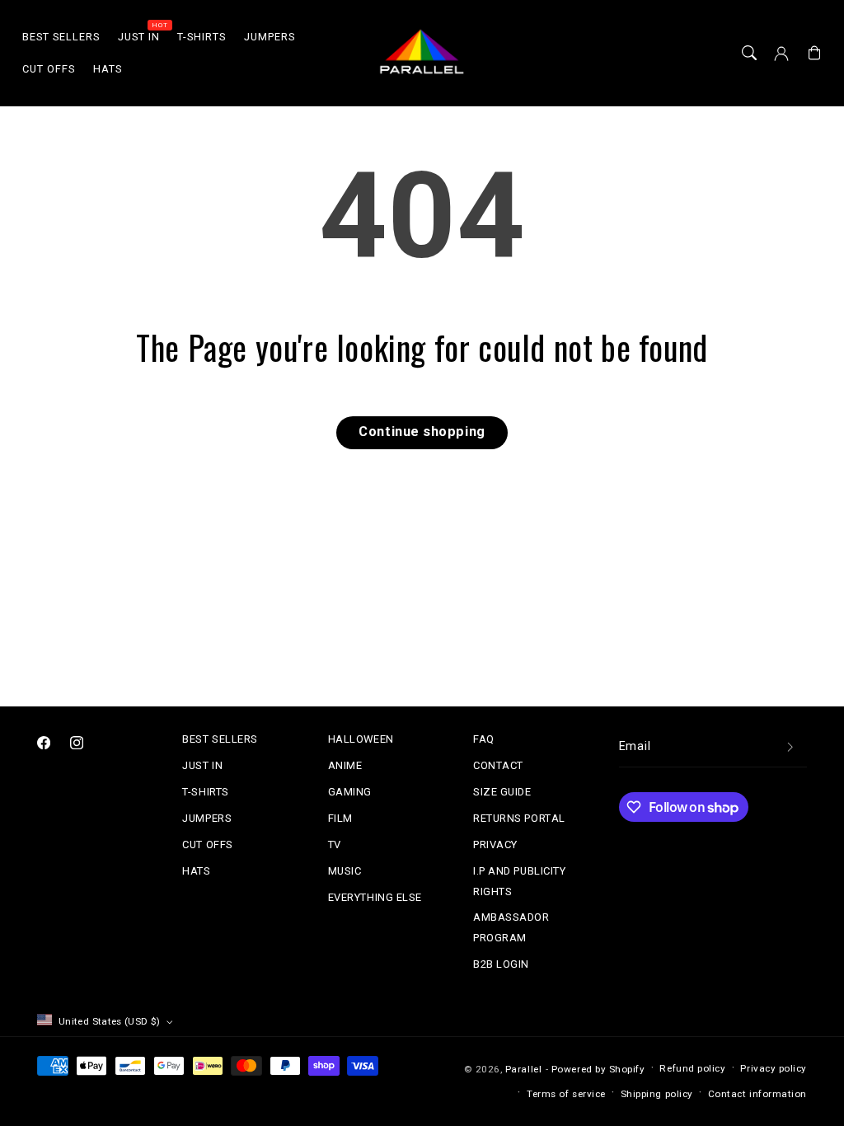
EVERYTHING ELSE (375, 897)
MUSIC (345, 871)
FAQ (484, 739)
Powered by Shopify (598, 1069)
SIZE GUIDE (502, 792)
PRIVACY (495, 844)
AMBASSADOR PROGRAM (511, 927)
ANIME (345, 765)
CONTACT (498, 765)
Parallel (523, 1069)
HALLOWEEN (361, 739)
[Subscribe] (790, 746)
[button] (749, 53)
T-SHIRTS (205, 792)
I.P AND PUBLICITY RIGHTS (519, 881)
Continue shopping (422, 431)
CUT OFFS (207, 844)
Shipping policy (657, 1094)
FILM (340, 818)
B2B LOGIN (501, 964)
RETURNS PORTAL (519, 818)
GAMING (350, 792)
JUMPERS (207, 818)
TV (334, 844)
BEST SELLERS (219, 739)
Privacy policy (773, 1068)
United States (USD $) (110, 1021)
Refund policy (692, 1068)
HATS (196, 871)
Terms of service (566, 1094)
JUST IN (202, 765)
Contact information (757, 1094)
